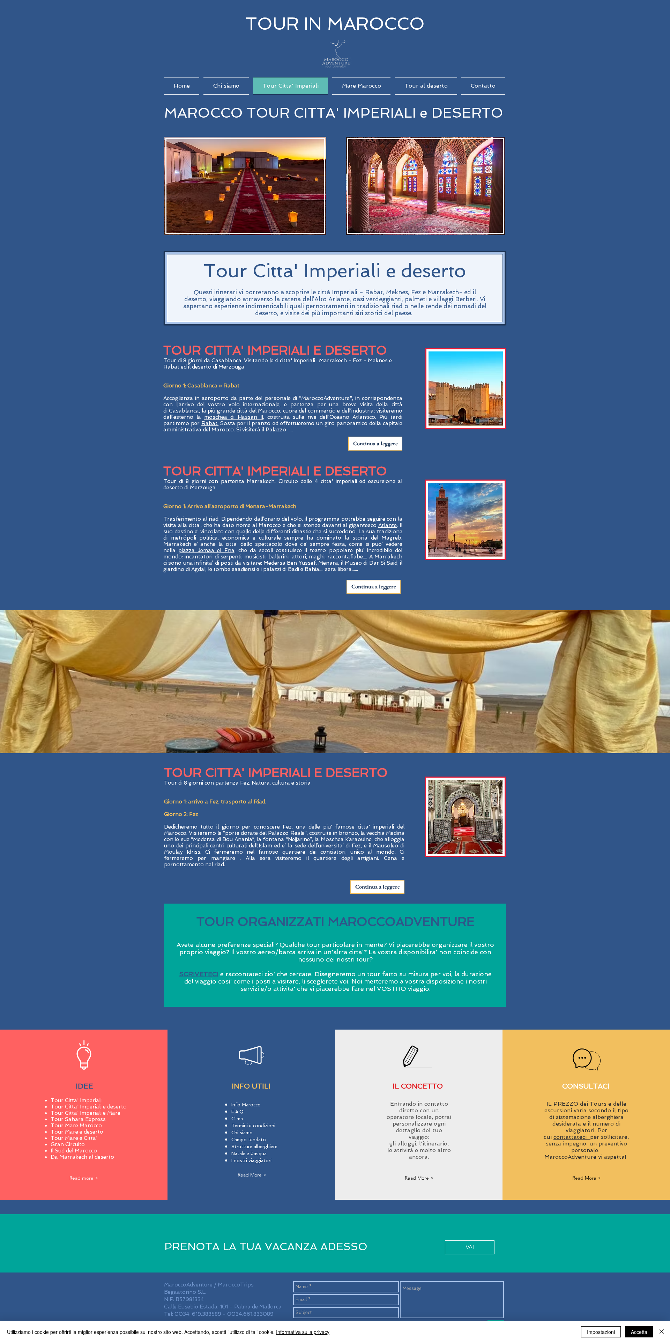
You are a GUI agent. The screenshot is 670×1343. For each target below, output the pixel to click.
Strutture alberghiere (254, 1146)
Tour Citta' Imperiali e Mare (85, 1113)
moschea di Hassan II (233, 417)
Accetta (639, 1331)
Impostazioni (601, 1331)
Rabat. (209, 423)
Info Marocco (246, 1104)
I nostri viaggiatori (252, 1160)
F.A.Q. (238, 1111)
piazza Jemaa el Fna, (206, 550)
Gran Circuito (68, 1144)
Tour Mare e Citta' (74, 1138)
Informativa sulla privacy (302, 1331)
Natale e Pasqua (249, 1153)
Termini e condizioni (253, 1125)
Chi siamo (242, 1132)
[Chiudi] (661, 1331)
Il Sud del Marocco (74, 1151)
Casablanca (184, 411)
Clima (237, 1118)
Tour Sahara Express (78, 1119)
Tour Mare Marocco (76, 1125)
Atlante (387, 525)
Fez (287, 827)
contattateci (571, 1137)
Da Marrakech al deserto (82, 1157)
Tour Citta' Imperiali (76, 1100)
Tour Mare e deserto (77, 1132)
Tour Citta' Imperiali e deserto (89, 1107)
